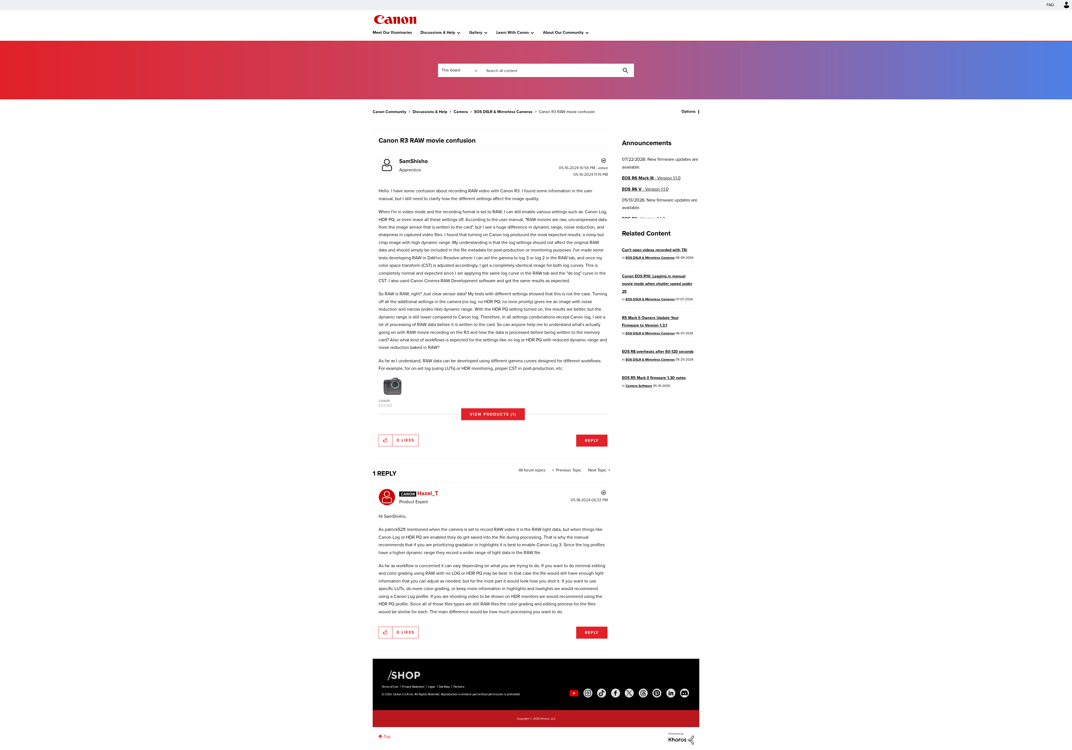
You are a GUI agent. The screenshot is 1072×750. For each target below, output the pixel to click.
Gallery (475, 32)
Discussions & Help (437, 32)
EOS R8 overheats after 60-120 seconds (658, 351)
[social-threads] (643, 693)
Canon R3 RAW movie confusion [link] (567, 112)
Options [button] (688, 111)
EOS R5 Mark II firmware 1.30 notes (654, 378)
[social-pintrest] (656, 693)
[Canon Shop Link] (401, 674)
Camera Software (639, 385)
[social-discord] (684, 693)
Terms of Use (390, 686)
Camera (461, 112)
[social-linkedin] (670, 693)
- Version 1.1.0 (651, 178)
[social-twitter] (629, 693)
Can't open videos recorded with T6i (654, 250)
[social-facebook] (615, 693)
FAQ (1050, 5)
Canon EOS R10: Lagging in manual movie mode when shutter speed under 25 (657, 283)
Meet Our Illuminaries (392, 32)
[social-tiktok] (601, 693)
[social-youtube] (574, 693)
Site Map (444, 686)
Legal (431, 686)
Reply (592, 441)
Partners (459, 686)
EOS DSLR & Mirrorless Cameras (503, 112)
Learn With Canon (512, 32)
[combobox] (557, 70)
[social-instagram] (587, 693)
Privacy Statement (413, 686)
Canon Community (395, 19)
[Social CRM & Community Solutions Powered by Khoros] (681, 738)
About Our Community (563, 32)
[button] (493, 414)
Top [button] (387, 736)
